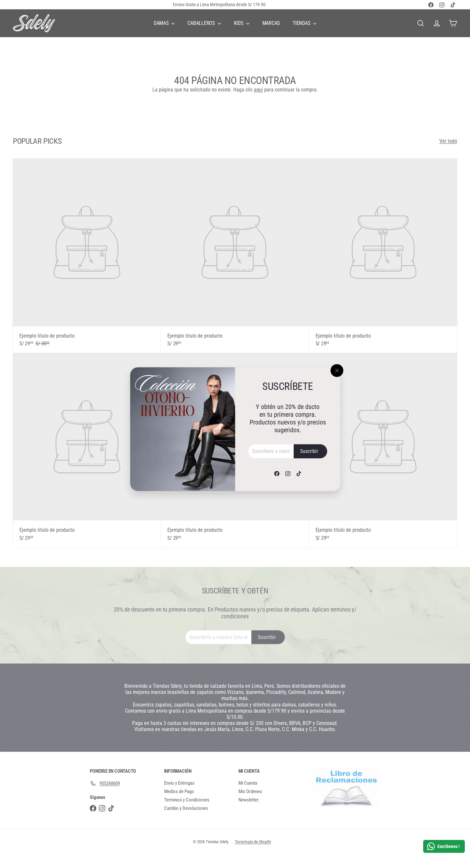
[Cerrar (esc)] (336, 370)
